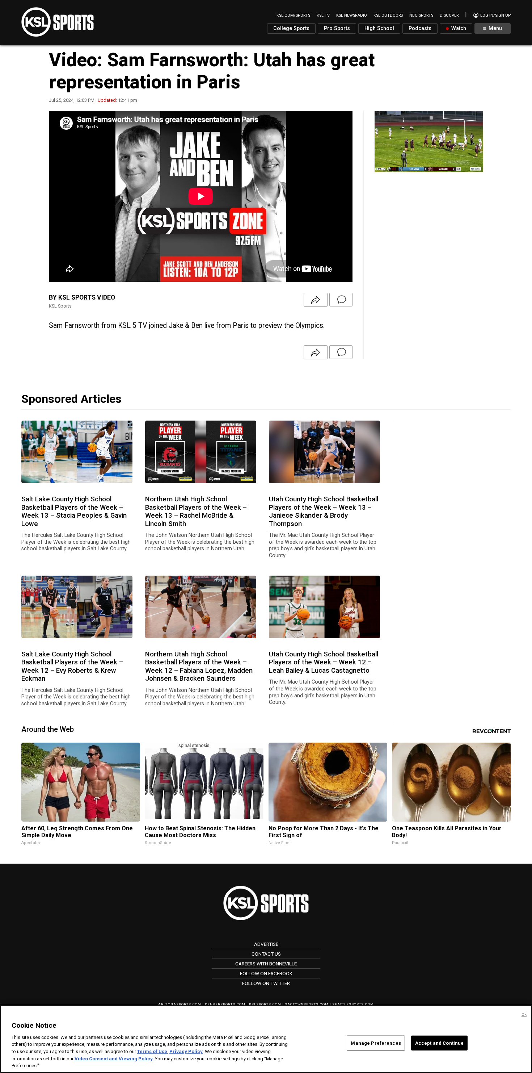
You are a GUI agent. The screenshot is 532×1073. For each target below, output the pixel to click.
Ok (524, 1014)
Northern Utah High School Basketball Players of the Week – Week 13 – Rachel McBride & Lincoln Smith (196, 511)
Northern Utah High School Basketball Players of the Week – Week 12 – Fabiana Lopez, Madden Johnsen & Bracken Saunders (199, 666)
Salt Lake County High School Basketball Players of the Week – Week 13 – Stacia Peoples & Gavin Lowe (74, 511)
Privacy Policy (186, 1051)
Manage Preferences (376, 1042)
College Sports (291, 28)
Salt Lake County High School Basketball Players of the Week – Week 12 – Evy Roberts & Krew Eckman (72, 666)
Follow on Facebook (266, 973)
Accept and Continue (439, 1042)
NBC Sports (421, 15)
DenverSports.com (225, 1004)
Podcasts (420, 28)
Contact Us (266, 954)
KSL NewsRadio (351, 15)
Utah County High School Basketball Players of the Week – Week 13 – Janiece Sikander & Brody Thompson (323, 511)
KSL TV (323, 15)
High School (379, 28)
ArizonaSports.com (179, 1004)
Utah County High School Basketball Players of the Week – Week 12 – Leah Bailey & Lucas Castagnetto (323, 662)
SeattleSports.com (353, 1004)
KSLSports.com (265, 1004)
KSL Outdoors (388, 15)
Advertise (266, 944)
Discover (449, 15)
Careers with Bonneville (266, 963)
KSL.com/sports (293, 15)
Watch (458, 28)
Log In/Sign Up (495, 15)
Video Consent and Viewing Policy (114, 1058)
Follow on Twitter (266, 983)
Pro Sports (337, 28)
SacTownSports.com (307, 1004)
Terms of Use (152, 1051)
